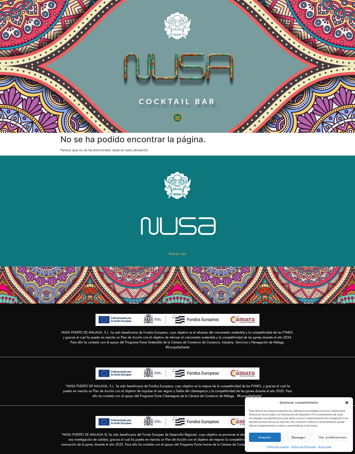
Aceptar (264, 437)
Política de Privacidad (303, 446)
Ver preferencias (333, 437)
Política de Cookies (278, 446)
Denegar (299, 437)
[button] (347, 403)
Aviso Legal (324, 446)
